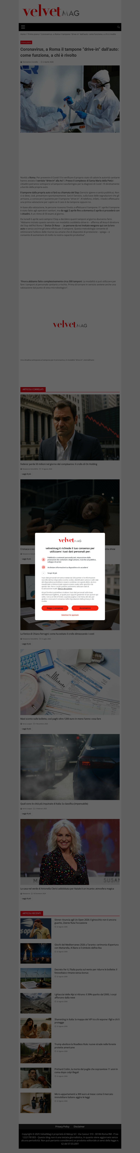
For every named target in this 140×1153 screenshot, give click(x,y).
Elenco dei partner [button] (65, 588)
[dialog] (70, 576)
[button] (70, 573)
